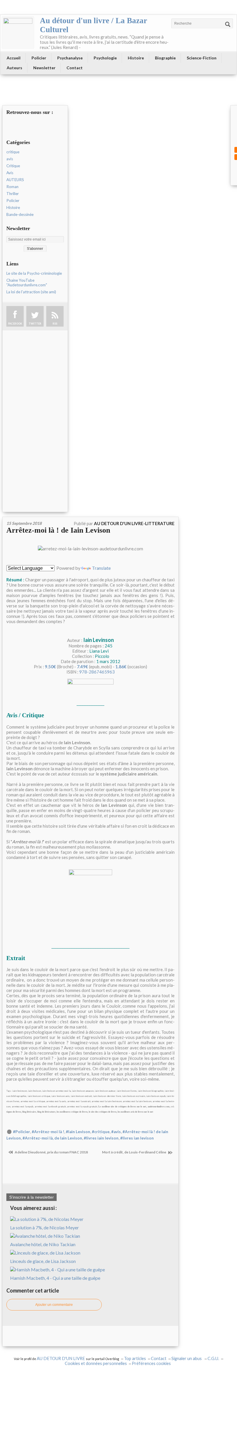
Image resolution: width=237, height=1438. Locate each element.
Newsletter (44, 67)
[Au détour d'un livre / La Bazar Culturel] (18, 32)
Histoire (136, 57)
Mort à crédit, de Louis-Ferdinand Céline (134, 1152)
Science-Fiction (201, 57)
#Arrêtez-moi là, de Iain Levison (52, 1138)
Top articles (135, 1358)
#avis (116, 1131)
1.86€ (121, 666)
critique (12, 152)
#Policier (21, 1131)
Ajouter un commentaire (54, 1305)
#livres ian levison (137, 1138)
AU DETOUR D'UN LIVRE (61, 1358)
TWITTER (35, 323)
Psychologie (105, 57)
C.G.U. (213, 1358)
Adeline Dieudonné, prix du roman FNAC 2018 (51, 1152)
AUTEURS (15, 179)
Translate (101, 568)
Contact (74, 67)
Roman (12, 186)
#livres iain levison (101, 1138)
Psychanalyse (70, 57)
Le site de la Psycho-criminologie (34, 273)
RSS (55, 323)
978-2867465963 (97, 671)
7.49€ (82, 666)
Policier (39, 57)
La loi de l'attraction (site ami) (31, 292)
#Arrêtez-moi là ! (48, 1131)
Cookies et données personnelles (96, 1363)
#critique (101, 1131)
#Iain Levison (78, 1131)
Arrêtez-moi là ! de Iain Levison (58, 530)
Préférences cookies (151, 1363)
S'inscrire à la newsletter (31, 1197)
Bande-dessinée (20, 214)
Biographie (165, 57)
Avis (9, 172)
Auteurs (14, 67)
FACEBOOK (15, 323)
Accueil (14, 57)
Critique (13, 165)
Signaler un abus (187, 1358)
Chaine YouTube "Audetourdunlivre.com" (26, 282)
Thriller (12, 193)
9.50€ (50, 666)
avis (9, 158)
